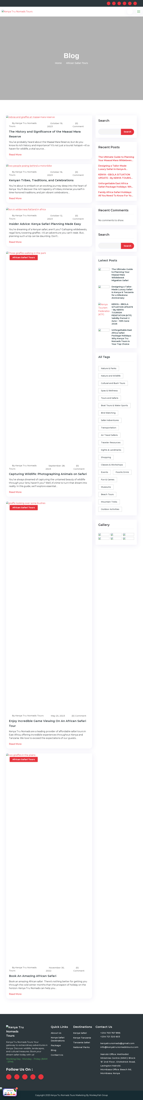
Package (56, 1045)
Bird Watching (108, 413)
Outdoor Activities (110, 509)
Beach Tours (107, 494)
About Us (56, 1033)
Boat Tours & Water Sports (114, 405)
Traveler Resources (111, 442)
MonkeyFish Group (98, 1095)
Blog (53, 1050)
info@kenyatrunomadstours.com (119, 1047)
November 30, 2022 (55, 969)
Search (103, 121)
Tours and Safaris (109, 398)
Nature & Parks (108, 368)
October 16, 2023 (55, 174)
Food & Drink (122, 472)
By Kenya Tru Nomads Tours (23, 125)
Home (58, 63)
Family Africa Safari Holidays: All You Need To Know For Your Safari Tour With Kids (116, 194)
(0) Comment (78, 125)
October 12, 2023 (55, 217)
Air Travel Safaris (109, 435)
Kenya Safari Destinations (58, 1039)
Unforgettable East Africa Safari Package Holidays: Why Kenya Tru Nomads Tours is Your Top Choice (115, 185)
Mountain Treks (109, 502)
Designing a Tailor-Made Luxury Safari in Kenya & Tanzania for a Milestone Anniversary (112, 167)
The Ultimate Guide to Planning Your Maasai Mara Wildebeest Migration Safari (116, 159)
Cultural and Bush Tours (113, 383)
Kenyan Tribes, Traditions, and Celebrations (41, 180)
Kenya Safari (80, 1033)
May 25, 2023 (57, 715)
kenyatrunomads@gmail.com (117, 1043)
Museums (106, 487)
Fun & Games (107, 479)
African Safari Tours (23, 257)
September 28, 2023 (55, 467)
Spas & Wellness (109, 390)
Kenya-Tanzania (82, 1037)
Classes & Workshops (112, 464)
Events (104, 472)
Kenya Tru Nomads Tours (63, 1095)
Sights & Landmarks (111, 450)
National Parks (81, 1047)
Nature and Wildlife (111, 376)
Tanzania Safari (81, 1042)
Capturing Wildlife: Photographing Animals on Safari (48, 474)
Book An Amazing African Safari (32, 976)
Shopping (106, 457)
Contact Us (57, 1055)
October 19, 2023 (55, 125)
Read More (15, 154)
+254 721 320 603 (110, 1036)
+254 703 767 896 (110, 1032)
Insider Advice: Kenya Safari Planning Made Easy (45, 224)
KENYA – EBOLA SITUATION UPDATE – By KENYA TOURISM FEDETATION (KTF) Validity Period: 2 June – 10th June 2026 (116, 176)
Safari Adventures (110, 420)
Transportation (108, 427)
